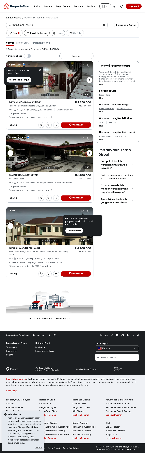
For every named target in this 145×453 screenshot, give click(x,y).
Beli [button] (36, 6)
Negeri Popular (80, 423)
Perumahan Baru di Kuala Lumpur (121, 407)
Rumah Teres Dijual (48, 411)
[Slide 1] (42, 95)
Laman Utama (13, 17)
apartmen (122, 81)
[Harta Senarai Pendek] (89, 65)
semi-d (131, 81)
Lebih (90, 6)
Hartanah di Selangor (82, 431)
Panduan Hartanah (14, 407)
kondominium (110, 81)
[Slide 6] (54, 95)
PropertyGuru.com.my (16, 379)
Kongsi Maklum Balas (44, 351)
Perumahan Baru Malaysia (119, 399)
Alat (108, 423)
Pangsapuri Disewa (81, 407)
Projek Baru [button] (62, 6)
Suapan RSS (111, 434)
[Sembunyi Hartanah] (82, 65)
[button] (10, 43)
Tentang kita (11, 347)
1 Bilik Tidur (112, 122)
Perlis (101, 95)
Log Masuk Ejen (113, 427)
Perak (108, 95)
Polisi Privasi (32, 427)
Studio (102, 122)
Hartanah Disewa (81, 399)
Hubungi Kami (42, 343)
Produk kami (11, 351)
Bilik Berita (40, 347)
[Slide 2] (45, 95)
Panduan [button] (78, 6)
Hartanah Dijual (47, 399)
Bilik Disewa (78, 411)
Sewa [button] (47, 6)
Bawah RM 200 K (106, 109)
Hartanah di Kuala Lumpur (84, 427)
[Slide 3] (47, 95)
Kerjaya (9, 355)
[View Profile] (17, 64)
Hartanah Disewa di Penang (52, 431)
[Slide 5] (52, 95)
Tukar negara (102, 343)
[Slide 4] (49, 95)
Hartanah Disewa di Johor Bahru (54, 434)
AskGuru (10, 403)
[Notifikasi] (121, 6)
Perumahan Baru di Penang (118, 411)
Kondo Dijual (45, 403)
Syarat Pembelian (71, 448)
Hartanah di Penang (81, 434)
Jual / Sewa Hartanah (115, 431)
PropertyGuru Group (16, 343)
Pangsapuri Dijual (47, 407)
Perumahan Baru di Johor (118, 403)
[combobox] (57, 25)
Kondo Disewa (79, 403)
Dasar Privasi (54, 448)
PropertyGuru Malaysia (18, 399)
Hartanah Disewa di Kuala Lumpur (54, 427)
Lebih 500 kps (105, 136)
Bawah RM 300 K (124, 109)
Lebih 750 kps (120, 136)
